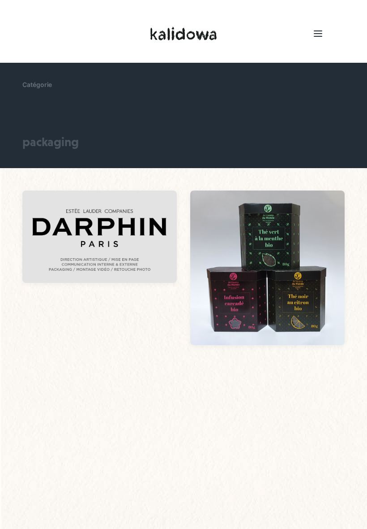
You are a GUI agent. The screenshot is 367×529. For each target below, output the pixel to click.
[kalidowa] (183, 33)
